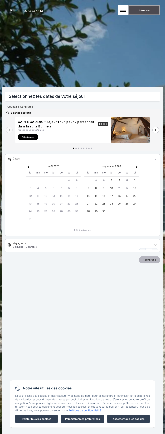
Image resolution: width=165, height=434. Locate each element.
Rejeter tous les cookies (36, 418)
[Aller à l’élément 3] (78, 148)
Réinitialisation (82, 230)
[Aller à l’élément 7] (89, 148)
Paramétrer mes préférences (82, 418)
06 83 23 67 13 (33, 10)
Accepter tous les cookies (128, 418)
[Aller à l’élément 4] (81, 148)
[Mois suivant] (137, 167)
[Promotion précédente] (9, 130)
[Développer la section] (155, 245)
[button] (69, 180)
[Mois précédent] (28, 167)
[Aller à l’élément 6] (86, 148)
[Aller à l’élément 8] (91, 148)
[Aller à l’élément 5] (83, 148)
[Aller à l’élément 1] (73, 148)
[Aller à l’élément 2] (76, 148)
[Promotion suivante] (155, 130)
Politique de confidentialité (85, 410)
